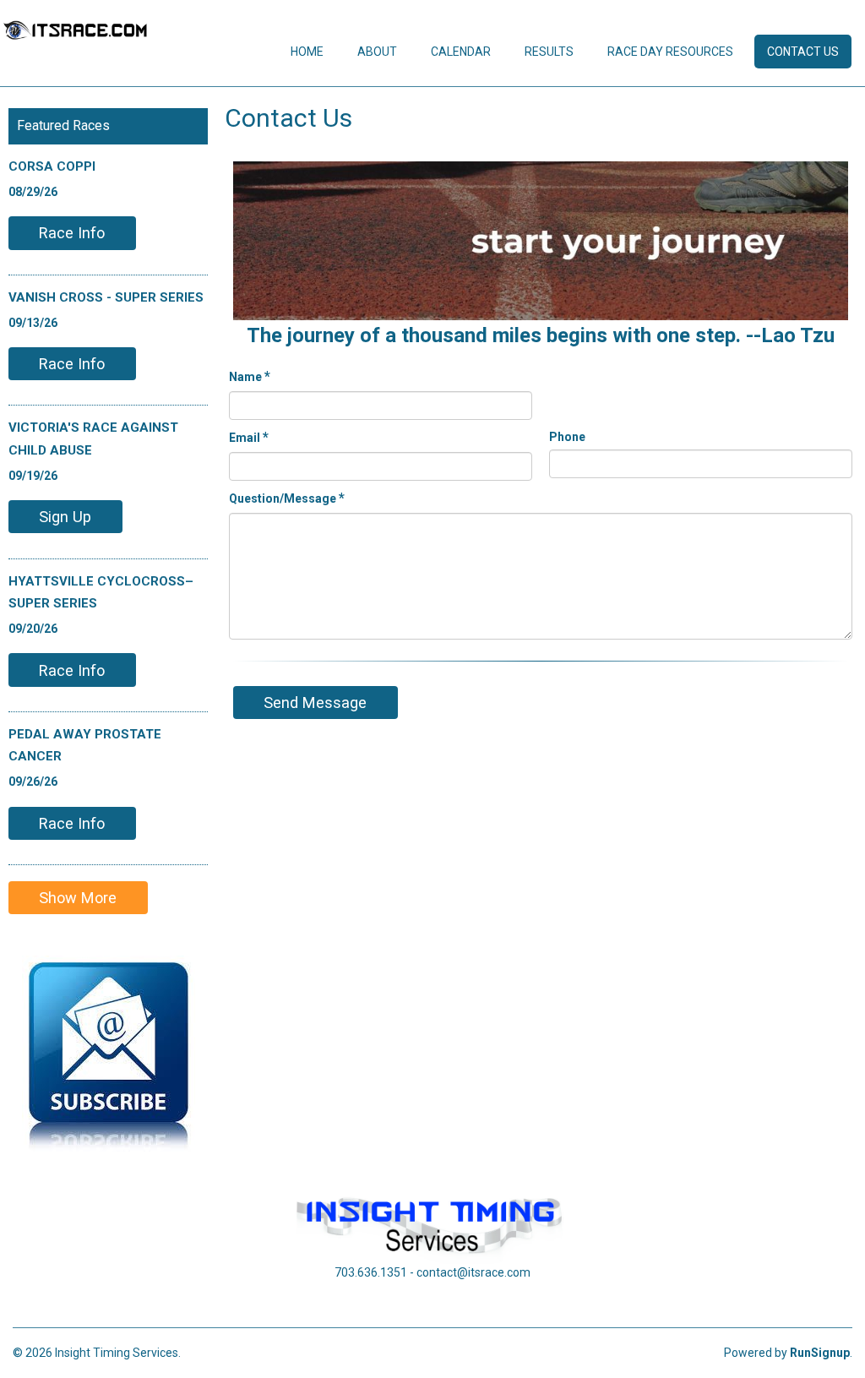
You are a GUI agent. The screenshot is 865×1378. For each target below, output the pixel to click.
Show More (78, 898)
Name (249, 376)
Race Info (72, 233)
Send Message (315, 702)
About (377, 51)
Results (549, 51)
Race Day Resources (670, 51)
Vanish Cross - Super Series (106, 297)
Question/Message (287, 498)
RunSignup (820, 1352)
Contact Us (803, 51)
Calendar (461, 51)
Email (249, 437)
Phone (567, 437)
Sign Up (65, 517)
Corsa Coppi (51, 166)
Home (307, 51)
